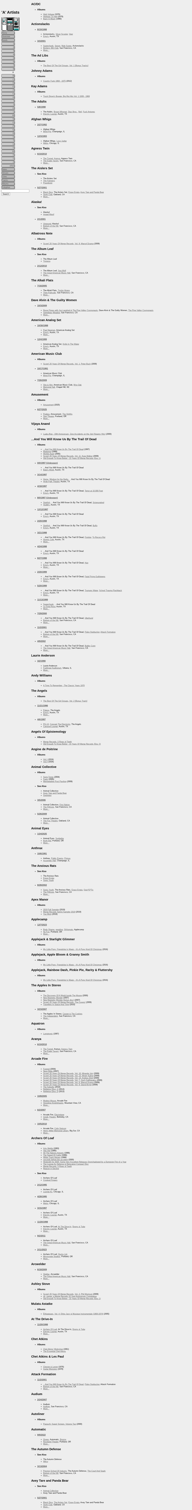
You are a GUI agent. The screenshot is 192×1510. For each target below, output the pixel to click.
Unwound (47, 224)
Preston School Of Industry (55, 1471)
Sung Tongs (48, 777)
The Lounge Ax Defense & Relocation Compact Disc (66, 1164)
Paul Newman (49, 330)
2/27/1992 (42, 124)
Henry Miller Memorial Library (55, 1131)
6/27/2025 (42, 409)
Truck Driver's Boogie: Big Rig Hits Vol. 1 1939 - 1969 (66, 96)
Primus (67, 858)
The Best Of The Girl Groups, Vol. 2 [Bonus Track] (65, 701)
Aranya (57, 158)
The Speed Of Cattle (52, 1155)
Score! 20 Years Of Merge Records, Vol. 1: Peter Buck (67, 364)
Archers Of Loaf (50, 1329)
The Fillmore (48, 807)
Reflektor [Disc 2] (50, 1091)
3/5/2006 (41, 800)
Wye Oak (78, 385)
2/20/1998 (42, 521)
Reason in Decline (51, 1168)
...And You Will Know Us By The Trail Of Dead (63, 449)
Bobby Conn (90, 646)
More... (46, 50)
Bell (80, 112)
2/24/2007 (42, 1399)
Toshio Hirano (64, 290)
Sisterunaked (98, 502)
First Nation (65, 805)
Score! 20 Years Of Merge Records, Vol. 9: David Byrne (67, 1085)
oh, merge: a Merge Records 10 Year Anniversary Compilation (70, 1296)
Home (4, 33)
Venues (5, 173)
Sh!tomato (68, 929)
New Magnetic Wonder (53, 998)
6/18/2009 (42, 1269)
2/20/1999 (42, 572)
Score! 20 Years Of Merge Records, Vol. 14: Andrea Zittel (68, 1078)
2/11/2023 (42, 1249)
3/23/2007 (42, 1009)
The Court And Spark (96, 1471)
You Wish (47, 914)
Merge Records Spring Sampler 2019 (59, 912)
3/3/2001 (41, 41)
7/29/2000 (42, 613)
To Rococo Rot (98, 537)
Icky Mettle (48, 1148)
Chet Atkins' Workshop (53, 1349)
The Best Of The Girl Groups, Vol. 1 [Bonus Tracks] (65, 65)
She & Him (48, 385)
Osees (46, 1439)
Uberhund (89, 618)
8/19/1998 (42, 29)
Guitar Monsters (50, 1369)
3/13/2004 (42, 1466)
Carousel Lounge (50, 726)
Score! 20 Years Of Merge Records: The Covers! (64, 1002)
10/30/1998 (42, 325)
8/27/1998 (42, 558)
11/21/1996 (42, 705)
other (12, 166)
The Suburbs (48, 1087)
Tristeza (46, 261)
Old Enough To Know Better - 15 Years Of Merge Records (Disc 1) (72, 458)
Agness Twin (66, 1049)
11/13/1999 (42, 599)
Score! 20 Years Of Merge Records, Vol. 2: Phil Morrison (67, 1294)
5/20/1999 (42, 585)
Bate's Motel (48, 470)
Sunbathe (60, 838)
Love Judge (62, 141)
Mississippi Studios (51, 1256)
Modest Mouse (49, 1101)
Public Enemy (57, 858)
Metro (45, 143)
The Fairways (49, 181)
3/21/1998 (42, 532)
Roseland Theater (50, 1442)
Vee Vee (46, 1151)
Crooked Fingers (50, 1180)
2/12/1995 (42, 1185)
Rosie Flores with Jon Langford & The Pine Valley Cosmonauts (70, 310)
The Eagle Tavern (50, 161)
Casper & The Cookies (72, 1014)
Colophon (6, 187)
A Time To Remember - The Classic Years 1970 (64, 685)
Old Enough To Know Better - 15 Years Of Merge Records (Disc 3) (72, 744)
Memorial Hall (49, 387)
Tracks (5, 180)
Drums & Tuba (78, 1227)
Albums (5, 184)
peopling (59, 929)
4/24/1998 (42, 546)
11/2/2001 (42, 627)
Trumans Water (91, 590)
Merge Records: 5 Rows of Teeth (57, 742)
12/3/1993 (42, 136)
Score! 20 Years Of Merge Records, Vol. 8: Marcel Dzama (68, 244)
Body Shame (48, 929)
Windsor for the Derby (59, 479)
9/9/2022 (41, 1435)
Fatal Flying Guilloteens (95, 576)
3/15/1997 (42, 1208)
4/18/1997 (42, 486)
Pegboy (46, 414)
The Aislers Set (60, 1502)
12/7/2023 (42, 924)
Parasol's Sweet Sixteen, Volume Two (59, 1424)
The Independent (50, 1016)
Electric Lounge (50, 114)
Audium (46, 1406)
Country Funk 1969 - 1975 (54, 81)
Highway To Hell (50, 16)
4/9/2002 (41, 641)
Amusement (48, 405)
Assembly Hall (49, 860)
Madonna (47, 451)
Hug (86, 563)
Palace (46, 710)
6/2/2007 (41, 1110)
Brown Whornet (60, 112)
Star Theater (48, 416)
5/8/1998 (41, 107)
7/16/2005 (42, 285)
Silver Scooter (62, 34)
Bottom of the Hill (50, 226)
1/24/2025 (42, 833)
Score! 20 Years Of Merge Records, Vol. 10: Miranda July (68, 1073)
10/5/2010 (42, 1124)
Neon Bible (48, 1071)
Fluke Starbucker (92, 632)
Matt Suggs (67, 46)
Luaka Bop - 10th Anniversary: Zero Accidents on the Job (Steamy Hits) (74, 434)
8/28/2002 (42, 885)
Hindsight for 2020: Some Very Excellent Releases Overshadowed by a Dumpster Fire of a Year (84, 1162)
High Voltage (48, 14)
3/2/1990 (41, 661)
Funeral (46, 1069)
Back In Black (49, 19)
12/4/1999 (42, 339)
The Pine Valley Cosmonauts (140, 310)
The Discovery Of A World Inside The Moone (62, 995)
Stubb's (46, 505)
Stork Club (47, 194)
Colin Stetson (60, 1128)
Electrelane (59, 1115)
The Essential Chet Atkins (54, 1351)
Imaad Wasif (48, 214)
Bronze (63, 1439)
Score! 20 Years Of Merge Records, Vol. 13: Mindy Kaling (68, 1076)
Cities (4, 176)
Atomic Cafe (48, 539)
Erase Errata (73, 192)
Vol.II (45, 762)
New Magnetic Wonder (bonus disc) (58, 1000)
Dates (4, 169)
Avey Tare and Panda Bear (92, 192)
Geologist (47, 795)
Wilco (45, 1461)
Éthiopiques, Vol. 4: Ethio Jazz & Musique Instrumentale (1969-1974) (73, 1314)
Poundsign (47, 183)
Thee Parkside (49, 293)
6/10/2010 (42, 154)
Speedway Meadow (51, 312)
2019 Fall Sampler (51, 909)
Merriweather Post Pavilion (54, 781)
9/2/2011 (41, 1236)
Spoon (57, 46)
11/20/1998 (42, 1222)
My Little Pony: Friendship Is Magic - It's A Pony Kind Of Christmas (72, 949)
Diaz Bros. (72, 112)
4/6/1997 (41, 719)
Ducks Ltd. (63, 1254)
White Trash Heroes (51, 1157)
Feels (45, 779)
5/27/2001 (42, 187)
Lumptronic (48, 1034)
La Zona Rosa (49, 606)
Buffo (95, 525)
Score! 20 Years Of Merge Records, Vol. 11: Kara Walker (68, 456)
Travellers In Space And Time (56, 1004)
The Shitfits (67, 414)
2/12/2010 (42, 266)
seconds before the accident (55, 1160)
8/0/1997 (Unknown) (47, 497)
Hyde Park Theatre (51, 481)
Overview (6, 36)
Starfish (46, 502)
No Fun (46, 932)
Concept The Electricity (60, 724)
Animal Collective (50, 1491)
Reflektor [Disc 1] (50, 1089)
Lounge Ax (47, 1192)
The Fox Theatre (50, 821)
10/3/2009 (42, 305)
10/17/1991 (42, 368)
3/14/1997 (42, 474)
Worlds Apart (48, 454)
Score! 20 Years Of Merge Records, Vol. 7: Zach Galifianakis (69, 1080)
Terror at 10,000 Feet (94, 491)
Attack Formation (108, 632)
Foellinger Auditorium (52, 668)
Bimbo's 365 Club (50, 48)
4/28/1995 (42, 1196)
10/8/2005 (42, 1096)
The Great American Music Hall (56, 273)
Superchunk (48, 46)
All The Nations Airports (53, 1153)
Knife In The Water (71, 344)
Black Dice (48, 192)
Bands (5, 40)
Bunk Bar (47, 841)
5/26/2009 (42, 814)
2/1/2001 (41, 219)
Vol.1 (45, 759)
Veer (71, 34)
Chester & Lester (50, 1367)
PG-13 (46, 724)
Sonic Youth (48, 880)
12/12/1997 (42, 509)
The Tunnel (48, 158)
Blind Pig (47, 131)
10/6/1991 (42, 853)
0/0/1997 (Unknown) (47, 463)
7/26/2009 (42, 380)
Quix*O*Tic (88, 890)
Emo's (46, 36)
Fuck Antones (89, 112)
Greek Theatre (49, 1117)
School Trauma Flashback (110, 590)
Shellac (46, 1274)
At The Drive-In (64, 1227)
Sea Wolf (62, 271)
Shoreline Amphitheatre (53, 1103)
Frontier (88, 537)
